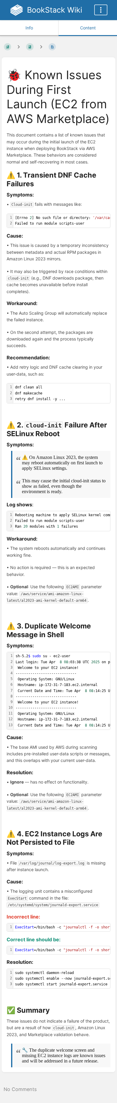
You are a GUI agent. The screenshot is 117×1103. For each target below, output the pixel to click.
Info (29, 27)
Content (88, 27)
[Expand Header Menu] (100, 9)
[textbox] (61, 393)
